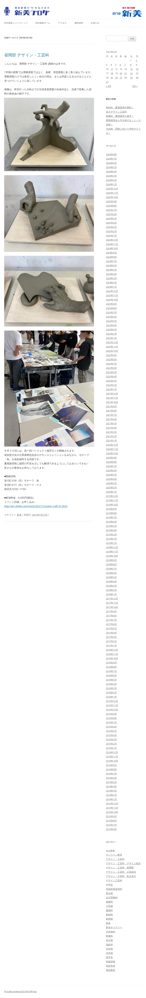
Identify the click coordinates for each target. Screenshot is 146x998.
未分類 (109, 940)
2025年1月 (111, 235)
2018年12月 (112, 547)
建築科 (109, 910)
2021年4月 (111, 427)
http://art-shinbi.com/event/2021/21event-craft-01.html (35, 506)
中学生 (109, 884)
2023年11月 (112, 295)
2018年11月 (112, 551)
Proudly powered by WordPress (20, 991)
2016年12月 (112, 649)
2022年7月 (111, 363)
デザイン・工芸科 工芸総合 (121, 871)
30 (137, 77)
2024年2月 (111, 282)
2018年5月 (111, 577)
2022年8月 (111, 359)
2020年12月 (112, 444)
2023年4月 (111, 325)
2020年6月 (111, 470)
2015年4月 (111, 735)
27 (121, 77)
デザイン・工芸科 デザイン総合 (123, 863)
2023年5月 (111, 321)
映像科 (109, 936)
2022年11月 (112, 346)
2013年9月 (111, 816)
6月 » (134, 86)
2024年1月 (111, 286)
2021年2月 (111, 436)
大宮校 (109, 906)
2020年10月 (112, 453)
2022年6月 (111, 368)
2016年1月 (111, 696)
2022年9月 (111, 355)
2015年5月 (111, 731)
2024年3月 (111, 278)
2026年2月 (111, 180)
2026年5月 (111, 167)
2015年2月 (111, 743)
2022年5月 (111, 372)
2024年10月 (112, 248)
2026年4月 (111, 171)
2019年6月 (111, 521)
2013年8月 (111, 820)
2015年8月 (111, 718)
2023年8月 (111, 308)
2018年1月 (111, 594)
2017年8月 (111, 615)
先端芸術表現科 (114, 889)
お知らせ (95, 22)
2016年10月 (112, 658)
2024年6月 (111, 265)
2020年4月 (111, 479)
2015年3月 (111, 739)
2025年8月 (111, 205)
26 (116, 77)
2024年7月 (111, 261)
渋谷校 (109, 948)
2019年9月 (111, 508)
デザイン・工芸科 (115, 859)
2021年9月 (111, 406)
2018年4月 (111, 581)
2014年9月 (111, 765)
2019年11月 (112, 500)
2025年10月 (112, 197)
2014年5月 (111, 782)
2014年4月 (111, 786)
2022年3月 (111, 380)
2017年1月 (111, 645)
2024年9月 (111, 252)
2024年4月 (111, 274)
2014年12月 (112, 752)
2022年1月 (111, 389)
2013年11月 (112, 807)
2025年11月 (112, 192)
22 (131, 73)
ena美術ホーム (42, 22)
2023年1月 (111, 338)
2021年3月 (111, 432)
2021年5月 (111, 423)
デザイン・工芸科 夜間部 (120, 867)
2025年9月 (111, 201)
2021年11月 (112, 397)
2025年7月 (111, 210)
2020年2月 (111, 487)
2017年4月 (111, 632)
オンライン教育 (114, 854)
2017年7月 (111, 620)
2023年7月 (111, 312)
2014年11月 (112, 756)
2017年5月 (111, 628)
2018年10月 (112, 555)
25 (112, 77)
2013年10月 (112, 812)
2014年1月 (111, 799)
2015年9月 (111, 713)
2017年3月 (111, 637)
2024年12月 (112, 239)
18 (112, 73)
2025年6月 (111, 214)
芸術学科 (110, 965)
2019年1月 (111, 543)
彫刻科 (109, 914)
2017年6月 (111, 624)
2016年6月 (111, 675)
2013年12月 (112, 803)
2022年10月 (112, 350)
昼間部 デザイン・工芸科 (26, 54)
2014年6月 (111, 778)
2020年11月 (112, 449)
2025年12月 (112, 188)
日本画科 (110, 931)
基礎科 (109, 901)
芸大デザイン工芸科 (116, 111)
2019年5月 (111, 526)
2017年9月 (111, 611)
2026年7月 (111, 158)
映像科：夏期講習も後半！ (120, 116)
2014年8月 (111, 769)
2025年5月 (111, 218)
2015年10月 (112, 709)
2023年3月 (111, 329)
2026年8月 (111, 154)
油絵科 (109, 944)
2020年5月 (111, 474)
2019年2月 (111, 538)
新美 (19, 514)
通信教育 (110, 970)
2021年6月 (111, 419)
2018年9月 (111, 560)
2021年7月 (111, 415)
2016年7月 (111, 671)
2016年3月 (111, 688)
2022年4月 (111, 376)
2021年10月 (112, 402)
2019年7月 (111, 517)
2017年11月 (112, 602)
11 (112, 69)
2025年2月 (111, 231)
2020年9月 (111, 457)
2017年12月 (112, 598)
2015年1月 (111, 748)
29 (131, 77)
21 (125, 73)
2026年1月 (111, 184)
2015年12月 (112, 701)
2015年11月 (112, 705)
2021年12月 (112, 393)
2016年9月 (111, 662)
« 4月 (108, 86)
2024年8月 (111, 257)
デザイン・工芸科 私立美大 (121, 876)
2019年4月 (111, 530)
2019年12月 (112, 496)
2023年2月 (111, 333)
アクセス (62, 22)
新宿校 (109, 918)
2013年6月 (111, 829)
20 (121, 73)
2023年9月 (111, 304)
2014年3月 (111, 790)
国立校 (109, 893)
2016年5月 (111, 679)
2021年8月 (111, 410)
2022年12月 (112, 342)
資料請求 (78, 22)
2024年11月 (112, 244)
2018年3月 (111, 585)
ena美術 (110, 850)
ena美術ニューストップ (16, 22)
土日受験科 (112, 897)
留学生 (109, 957)
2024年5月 (111, 269)
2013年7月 (111, 824)
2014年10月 (112, 760)
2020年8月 (111, 462)
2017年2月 (111, 641)
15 (131, 69)
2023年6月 (111, 316)
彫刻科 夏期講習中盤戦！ (120, 107)
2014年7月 (111, 773)
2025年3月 (111, 227)
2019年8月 (111, 513)
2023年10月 (112, 299)
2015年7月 (111, 722)
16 (137, 69)
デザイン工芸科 (114, 880)
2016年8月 (111, 666)
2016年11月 (112, 654)
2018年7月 (111, 568)
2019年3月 (111, 534)
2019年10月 (112, 504)
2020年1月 (111, 491)
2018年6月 (111, 573)
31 (107, 81)
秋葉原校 (110, 961)
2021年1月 (111, 440)
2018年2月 (111, 590)
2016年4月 (111, 684)
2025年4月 (111, 222)
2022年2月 (111, 385)
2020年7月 (111, 466)
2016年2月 (111, 692)
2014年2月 (111, 795)
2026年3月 (111, 175)
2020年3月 (111, 483)
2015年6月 (111, 726)
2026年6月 (111, 163)
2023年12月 (112, 291)
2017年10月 (112, 607)
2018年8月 (111, 564)
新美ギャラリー (114, 927)
